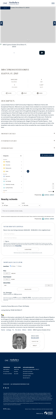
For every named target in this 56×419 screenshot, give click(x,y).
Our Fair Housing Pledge (47, 409)
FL (13, 330)
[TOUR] (39, 93)
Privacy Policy (18, 245)
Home (3, 330)
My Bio (35, 345)
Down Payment (7, 277)
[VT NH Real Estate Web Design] (48, 413)
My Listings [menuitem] (6, 371)
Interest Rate (6, 282)
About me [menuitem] (16, 369)
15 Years (20, 266)
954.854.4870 (35, 338)
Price (4, 270)
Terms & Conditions (36, 409)
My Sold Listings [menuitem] (7, 373)
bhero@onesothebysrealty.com (20, 384)
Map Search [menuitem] (6, 369)
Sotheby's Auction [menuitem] (27, 371)
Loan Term (6, 266)
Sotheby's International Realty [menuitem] (31, 369)
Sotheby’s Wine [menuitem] (27, 375)
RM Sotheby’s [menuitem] (26, 378)
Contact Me (35, 341)
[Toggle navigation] (53, 3)
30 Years (13, 266)
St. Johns (18, 330)
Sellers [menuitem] (16, 373)
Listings (8, 330)
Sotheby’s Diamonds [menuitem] (28, 373)
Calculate (28, 289)
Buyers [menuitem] (16, 371)
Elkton (24, 330)
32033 (30, 330)
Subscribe (28, 249)
